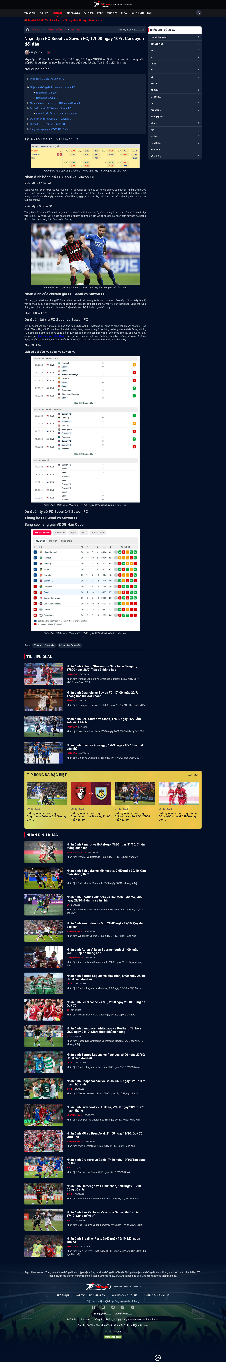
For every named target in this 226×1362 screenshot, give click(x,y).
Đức (153, 50)
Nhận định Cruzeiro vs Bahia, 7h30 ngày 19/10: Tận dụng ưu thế (106, 1161)
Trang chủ (30, 13)
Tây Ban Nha (157, 44)
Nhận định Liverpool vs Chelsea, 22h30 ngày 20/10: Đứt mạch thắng (105, 1108)
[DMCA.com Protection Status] (113, 1337)
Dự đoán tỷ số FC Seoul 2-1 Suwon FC (50, 118)
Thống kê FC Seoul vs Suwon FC (48, 124)
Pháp (153, 63)
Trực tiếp (112, 13)
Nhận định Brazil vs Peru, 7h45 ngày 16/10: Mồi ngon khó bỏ (103, 1240)
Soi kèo (44, 13)
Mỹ (152, 130)
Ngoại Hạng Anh (159, 37)
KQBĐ (100, 13)
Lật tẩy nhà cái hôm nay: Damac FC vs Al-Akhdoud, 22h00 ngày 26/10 (178, 816)
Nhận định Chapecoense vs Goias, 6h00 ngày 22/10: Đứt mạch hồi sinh (106, 1082)
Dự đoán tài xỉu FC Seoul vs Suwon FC (51, 108)
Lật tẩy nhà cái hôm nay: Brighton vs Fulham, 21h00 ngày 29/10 (46, 816)
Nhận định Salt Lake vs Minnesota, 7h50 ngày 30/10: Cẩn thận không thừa (106, 872)
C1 (152, 70)
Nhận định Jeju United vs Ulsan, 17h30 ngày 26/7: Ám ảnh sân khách (104, 720)
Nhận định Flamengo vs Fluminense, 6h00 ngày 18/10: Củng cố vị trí (104, 1187)
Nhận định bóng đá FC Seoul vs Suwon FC (53, 87)
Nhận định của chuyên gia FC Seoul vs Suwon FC (56, 103)
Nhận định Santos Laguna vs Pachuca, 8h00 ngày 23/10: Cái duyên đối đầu (106, 1056)
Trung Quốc (157, 116)
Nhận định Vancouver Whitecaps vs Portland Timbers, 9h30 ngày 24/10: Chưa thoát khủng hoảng (104, 1030)
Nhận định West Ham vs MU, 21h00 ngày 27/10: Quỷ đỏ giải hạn (105, 925)
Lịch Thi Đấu (137, 13)
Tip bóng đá (73, 13)
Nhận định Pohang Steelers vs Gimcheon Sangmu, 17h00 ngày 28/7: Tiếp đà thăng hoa (102, 668)
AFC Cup (155, 90)
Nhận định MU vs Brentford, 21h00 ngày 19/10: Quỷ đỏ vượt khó (104, 1135)
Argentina (156, 110)
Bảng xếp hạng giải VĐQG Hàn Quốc (49, 129)
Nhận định (57, 13)
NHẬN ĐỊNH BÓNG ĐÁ (56, 29)
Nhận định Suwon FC (47, 97)
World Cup (156, 156)
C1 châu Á (156, 97)
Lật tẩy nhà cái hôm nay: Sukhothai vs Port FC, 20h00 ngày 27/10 (132, 816)
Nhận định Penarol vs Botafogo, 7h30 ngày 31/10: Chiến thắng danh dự (106, 846)
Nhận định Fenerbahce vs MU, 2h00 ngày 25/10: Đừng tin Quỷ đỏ (106, 1003)
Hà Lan (154, 136)
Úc (152, 103)
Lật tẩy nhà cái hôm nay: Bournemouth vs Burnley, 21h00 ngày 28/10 (90, 816)
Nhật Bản (155, 149)
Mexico (154, 123)
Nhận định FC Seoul (46, 92)
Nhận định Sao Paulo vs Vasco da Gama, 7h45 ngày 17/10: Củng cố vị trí (103, 1214)
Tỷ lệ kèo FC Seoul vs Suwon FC (47, 78)
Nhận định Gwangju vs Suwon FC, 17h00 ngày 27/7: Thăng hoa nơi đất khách (102, 694)
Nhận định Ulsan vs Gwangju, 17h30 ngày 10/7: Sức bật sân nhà (105, 746)
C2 (152, 77)
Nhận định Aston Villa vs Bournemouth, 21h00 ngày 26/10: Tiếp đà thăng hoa (102, 951)
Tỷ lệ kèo (89, 13)
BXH (149, 13)
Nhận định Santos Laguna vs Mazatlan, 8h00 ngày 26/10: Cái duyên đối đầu (106, 977)
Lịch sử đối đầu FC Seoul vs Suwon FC (57, 113)
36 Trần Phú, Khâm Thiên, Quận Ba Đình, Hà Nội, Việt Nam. (117, 1325)
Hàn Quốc (75, 29)
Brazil (154, 83)
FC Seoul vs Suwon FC (44, 645)
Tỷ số (124, 13)
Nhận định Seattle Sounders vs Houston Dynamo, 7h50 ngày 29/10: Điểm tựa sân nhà (105, 898)
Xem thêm (193, 774)
